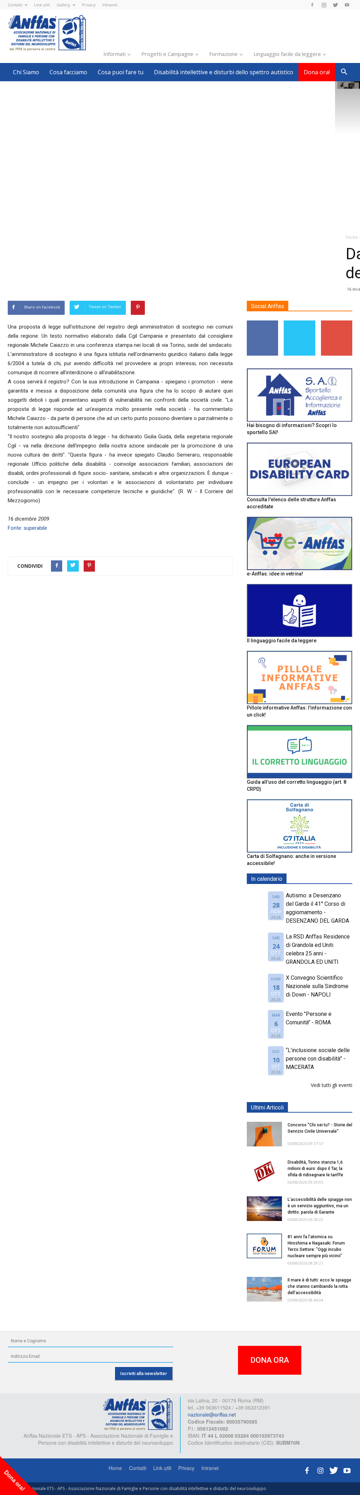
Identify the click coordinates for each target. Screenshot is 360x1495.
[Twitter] (335, 5)
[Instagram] (324, 5)
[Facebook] (312, 5)
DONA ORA (269, 1360)
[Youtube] (347, 5)
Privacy (89, 4)
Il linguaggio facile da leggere (281, 640)
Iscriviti (336, 323)
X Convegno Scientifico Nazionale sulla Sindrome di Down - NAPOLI (317, 986)
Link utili (42, 4)
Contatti (15, 4)
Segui (263, 323)
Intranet (109, 4)
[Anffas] (138, 1413)
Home (115, 1468)
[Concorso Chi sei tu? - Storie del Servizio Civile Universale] (264, 1134)
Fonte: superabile (27, 528)
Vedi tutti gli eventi (331, 1085)
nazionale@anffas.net (212, 1414)
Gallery (63, 4)
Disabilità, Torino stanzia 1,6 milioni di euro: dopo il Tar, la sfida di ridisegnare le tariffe (315, 1168)
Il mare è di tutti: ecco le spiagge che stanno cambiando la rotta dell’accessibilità (319, 1286)
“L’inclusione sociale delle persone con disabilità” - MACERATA (318, 1058)
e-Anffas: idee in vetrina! (275, 574)
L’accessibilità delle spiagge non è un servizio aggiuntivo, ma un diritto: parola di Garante (320, 1206)
